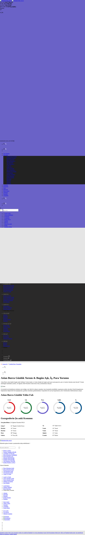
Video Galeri (6, 326)
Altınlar (9, 182)
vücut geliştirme (8, 215)
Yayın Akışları (10, 168)
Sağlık (6, 221)
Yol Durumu (10, 162)
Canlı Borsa (10, 173)
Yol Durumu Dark (8, 290)
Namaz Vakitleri (11, 174)
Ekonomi (5, 186)
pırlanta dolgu (8, 227)
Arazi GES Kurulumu (49, 532)
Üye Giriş (5, 335)
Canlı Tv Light (7, 291)
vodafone (7, 218)
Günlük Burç (20, 426)
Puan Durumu (10, 176)
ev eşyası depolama (38, 532)
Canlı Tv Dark (7, 296)
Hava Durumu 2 (11, 161)
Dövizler (9, 179)
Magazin (5, 189)
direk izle (57, 532)
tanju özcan (7, 219)
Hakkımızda (6, 346)
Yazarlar (5, 194)
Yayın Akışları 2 (11, 170)
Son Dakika (6, 153)
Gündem (5, 185)
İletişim (5, 343)
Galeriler (5, 356)
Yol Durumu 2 (10, 164)
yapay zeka (7, 213)
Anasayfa (4, 364)
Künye (5, 344)
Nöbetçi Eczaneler (11, 171)
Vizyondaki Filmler (12, 156)
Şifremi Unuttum (7, 338)
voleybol (6, 216)
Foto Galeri (6, 191)
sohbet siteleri (13, 534)
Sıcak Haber (6, 331)
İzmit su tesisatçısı (4, 534)
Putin (5, 225)
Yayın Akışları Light (8, 297)
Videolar (5, 192)
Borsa (7, 450)
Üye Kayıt (6, 337)
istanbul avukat (4, 532)
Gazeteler (5, 195)
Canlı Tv (9, 165)
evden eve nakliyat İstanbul (25, 532)
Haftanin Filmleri (11, 158)
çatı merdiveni (79, 532)
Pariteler (9, 183)
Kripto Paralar (10, 177)
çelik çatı (62, 532)
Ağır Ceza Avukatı (13, 532)
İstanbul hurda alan (70, 532)
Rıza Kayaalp (8, 224)
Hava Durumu (10, 159)
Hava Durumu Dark (8, 287)
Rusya (6, 222)
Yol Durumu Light (8, 288)
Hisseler (9, 180)
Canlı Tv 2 (9, 167)
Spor (4, 188)
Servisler (5, 155)
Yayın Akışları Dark (8, 299)
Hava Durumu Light (8, 285)
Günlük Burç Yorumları (15, 364)
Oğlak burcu (58, 425)
